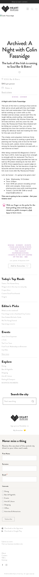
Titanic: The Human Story (10, 283)
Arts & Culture (7, 376)
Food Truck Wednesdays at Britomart (14, 346)
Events (28, 245)
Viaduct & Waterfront (20, 249)
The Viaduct (20, 251)
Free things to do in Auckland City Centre (16, 314)
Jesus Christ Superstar (9, 336)
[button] (32, 9)
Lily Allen (5, 350)
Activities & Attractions (12, 511)
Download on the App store (13, 528)
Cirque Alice (6, 290)
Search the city (19, 394)
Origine (4, 297)
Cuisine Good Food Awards (11, 293)
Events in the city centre (20, 255)
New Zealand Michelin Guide (11, 317)
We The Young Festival (9, 320)
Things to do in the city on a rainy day (14, 287)
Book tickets (7, 92)
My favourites (18, 430)
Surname (5, 464)
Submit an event (7, 541)
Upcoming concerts (8, 324)
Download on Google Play (13, 531)
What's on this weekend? (10, 310)
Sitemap (4, 560)
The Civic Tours (7, 343)
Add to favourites (19, 72)
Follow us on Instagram (7, 565)
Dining (15, 97)
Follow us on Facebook (3, 565)
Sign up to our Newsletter (19, 426)
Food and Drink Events (20, 247)
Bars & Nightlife (7, 369)
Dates (7, 88)
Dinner (23, 97)
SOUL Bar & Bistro (12, 79)
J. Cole (4, 340)
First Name (6, 454)
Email (4, 475)
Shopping (5, 373)
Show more (5, 354)
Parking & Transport (8, 379)
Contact (4, 555)
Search (32, 401)
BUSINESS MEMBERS (10, 383)
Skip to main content (19, 2)
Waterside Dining (20, 253)
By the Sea (18, 257)
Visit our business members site (12, 544)
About (4, 553)
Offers (6, 508)
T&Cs (3, 558)
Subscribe (8, 519)
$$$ (26, 257)
